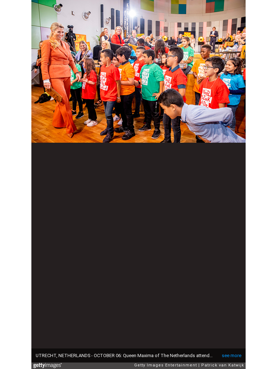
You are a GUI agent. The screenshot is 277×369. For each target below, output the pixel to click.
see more (231, 355)
